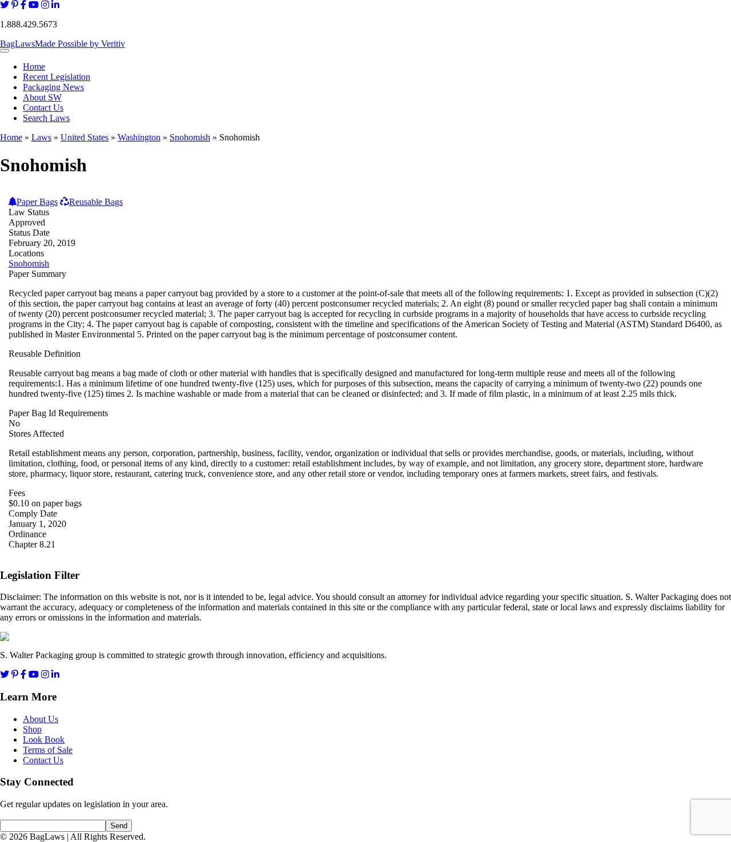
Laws (41, 137)
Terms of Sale (48, 750)
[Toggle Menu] (4, 51)
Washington (139, 137)
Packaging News (53, 87)
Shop (32, 729)
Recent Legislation (56, 77)
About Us (40, 719)
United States (85, 137)
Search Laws (46, 118)
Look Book (44, 739)
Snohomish (190, 137)
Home (34, 66)
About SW (42, 97)
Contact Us (43, 107)
